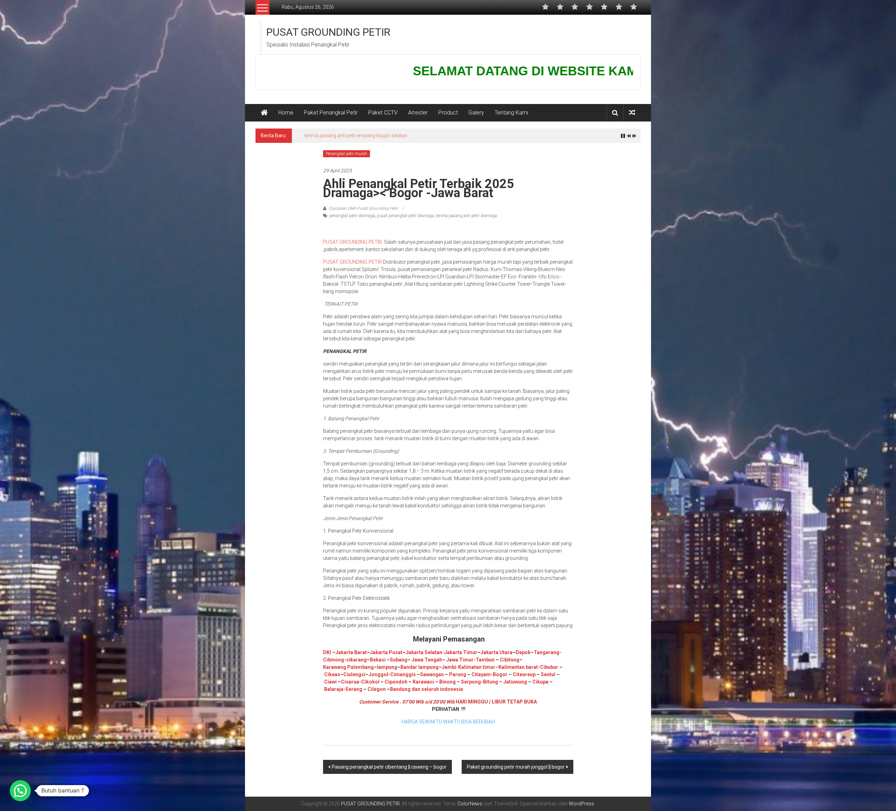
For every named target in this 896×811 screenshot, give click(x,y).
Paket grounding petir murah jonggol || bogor (516, 767)
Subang (398, 660)
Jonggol (378, 674)
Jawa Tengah (427, 660)
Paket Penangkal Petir (331, 112)
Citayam (480, 674)
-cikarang (355, 660)
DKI (327, 652)
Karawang (334, 667)
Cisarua (350, 682)
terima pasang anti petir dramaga (466, 215)
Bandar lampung (419, 667)
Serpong (470, 682)
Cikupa (539, 682)
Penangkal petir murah (346, 153)
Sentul (548, 674)
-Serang (352, 689)
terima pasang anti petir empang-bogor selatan (355, 135)
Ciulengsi (354, 674)
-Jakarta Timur (459, 652)
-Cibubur (548, 667)
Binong (447, 682)
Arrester (418, 112)
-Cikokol (369, 682)
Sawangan (432, 674)
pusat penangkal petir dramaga (405, 215)
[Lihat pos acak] (632, 112)
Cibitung (509, 660)
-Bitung (489, 682)
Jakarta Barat (351, 652)
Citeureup (524, 674)
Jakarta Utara (496, 652)
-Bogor (499, 674)
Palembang (360, 667)
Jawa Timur (460, 660)
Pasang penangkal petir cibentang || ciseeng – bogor (389, 767)
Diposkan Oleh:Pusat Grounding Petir (363, 208)
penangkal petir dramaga (352, 215)
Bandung (400, 689)
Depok (523, 652)
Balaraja (333, 689)
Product (448, 112)
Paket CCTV (383, 112)
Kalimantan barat (518, 667)
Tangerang (546, 652)
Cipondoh (395, 682)
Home (285, 112)
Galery (476, 112)
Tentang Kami (511, 112)
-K (458, 667)
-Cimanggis (402, 674)
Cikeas (331, 674)
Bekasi (378, 660)
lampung (387, 667)
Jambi (449, 667)
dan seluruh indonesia (437, 689)
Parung (457, 674)
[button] (20, 790)
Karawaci (423, 682)
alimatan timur (478, 667)
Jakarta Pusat (386, 652)
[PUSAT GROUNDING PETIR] (264, 113)
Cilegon (377, 689)
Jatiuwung (515, 682)
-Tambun (484, 660)
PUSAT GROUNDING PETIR (328, 32)
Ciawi (331, 682)
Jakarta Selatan (424, 652)
